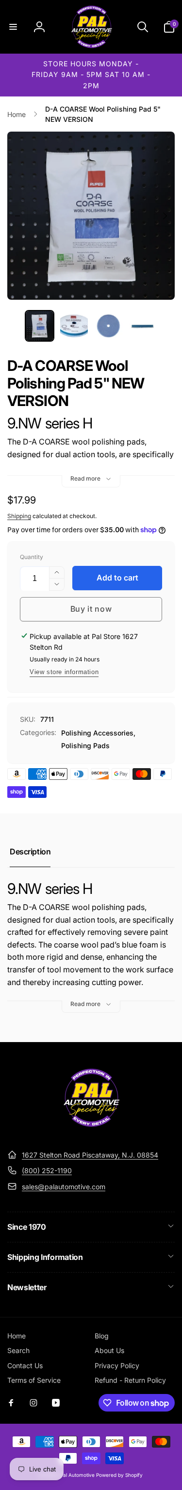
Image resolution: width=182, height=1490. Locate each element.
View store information (64, 672)
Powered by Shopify (119, 1475)
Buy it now (91, 609)
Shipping (19, 516)
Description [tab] (30, 851)
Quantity (31, 557)
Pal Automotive (77, 1475)
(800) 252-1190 (47, 1170)
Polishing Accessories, (98, 733)
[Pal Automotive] (91, 1131)
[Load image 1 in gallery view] (39, 326)
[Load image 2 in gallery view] (74, 326)
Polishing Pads (85, 745)
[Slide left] (17, 216)
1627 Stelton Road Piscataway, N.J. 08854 (90, 1155)
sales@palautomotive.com (63, 1186)
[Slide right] (164, 216)
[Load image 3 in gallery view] (108, 326)
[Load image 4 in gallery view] (143, 326)
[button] (13, 27)
